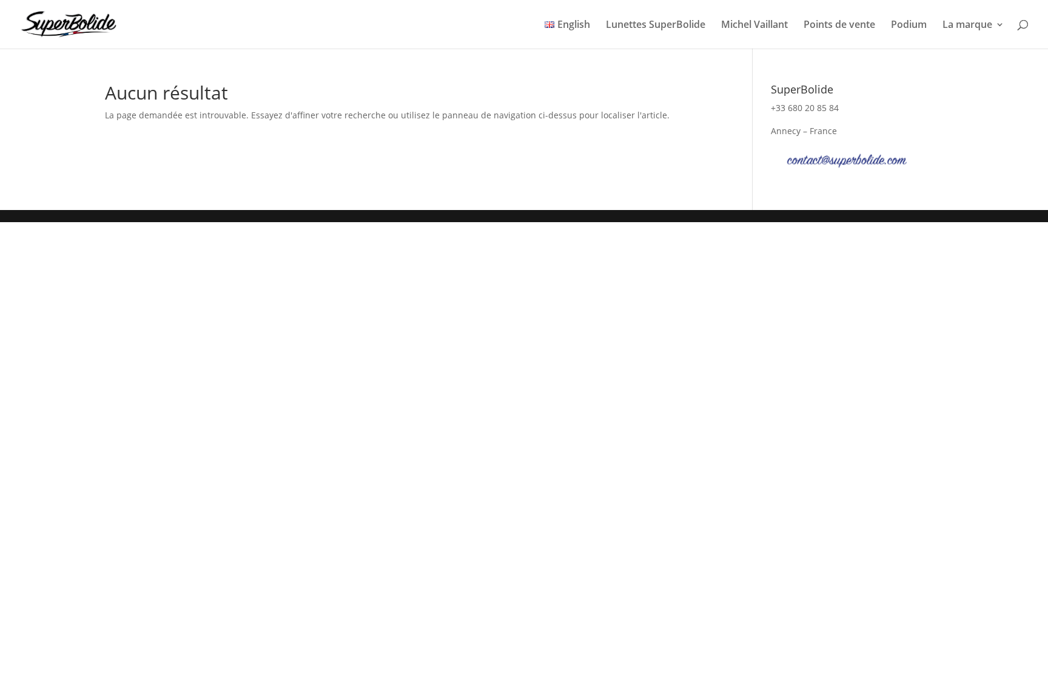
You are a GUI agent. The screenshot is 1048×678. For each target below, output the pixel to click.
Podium (909, 25)
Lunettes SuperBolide (655, 25)
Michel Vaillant (754, 25)
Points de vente (839, 25)
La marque (967, 25)
